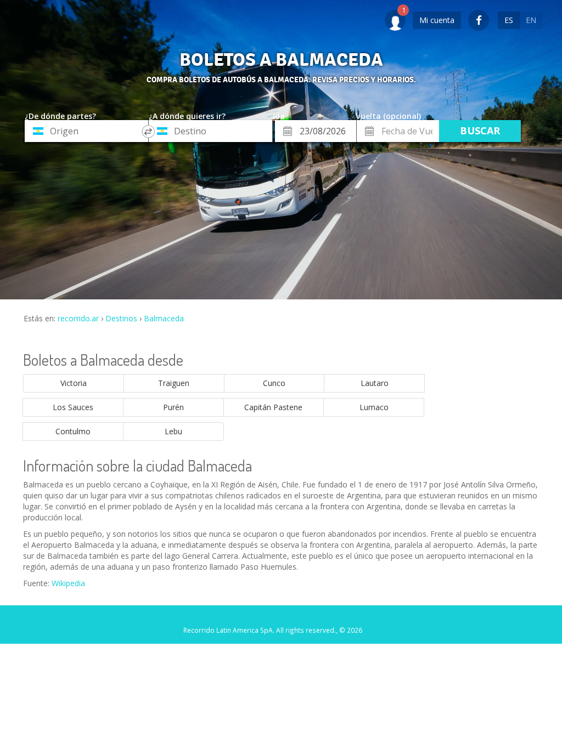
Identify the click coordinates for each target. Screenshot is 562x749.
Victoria (73, 383)
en (531, 20)
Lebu (173, 431)
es (508, 20)
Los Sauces (73, 407)
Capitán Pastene (273, 407)
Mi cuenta (436, 20)
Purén (173, 407)
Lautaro (375, 383)
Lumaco (374, 407)
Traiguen (173, 383)
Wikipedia (68, 583)
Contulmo (73, 431)
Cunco (274, 383)
